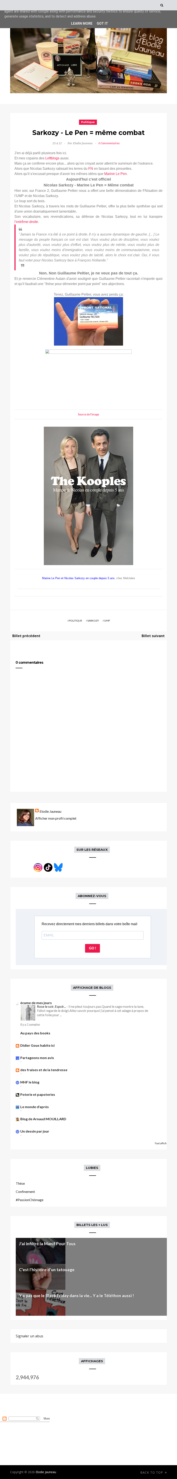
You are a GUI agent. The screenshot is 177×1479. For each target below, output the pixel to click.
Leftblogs (52, 158)
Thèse (20, 1183)
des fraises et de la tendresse (43, 1070)
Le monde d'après (34, 1107)
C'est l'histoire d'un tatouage (46, 1269)
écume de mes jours (36, 1003)
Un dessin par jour (34, 1131)
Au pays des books (35, 1033)
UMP (107, 620)
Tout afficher (162, 1143)
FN (90, 168)
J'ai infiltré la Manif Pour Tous (47, 1243)
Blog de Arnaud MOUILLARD (43, 1119)
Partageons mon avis (37, 1058)
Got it (102, 23)
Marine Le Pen (115, 174)
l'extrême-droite (26, 222)
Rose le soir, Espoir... (51, 1006)
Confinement (25, 1191)
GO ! (92, 948)
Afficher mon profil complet (55, 818)
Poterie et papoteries (37, 1094)
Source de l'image (88, 414)
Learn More (81, 23)
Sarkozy (93, 620)
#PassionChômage (29, 1200)
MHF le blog (29, 1082)
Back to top (152, 1472)
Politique (88, 122)
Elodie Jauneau (50, 811)
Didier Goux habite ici (37, 1045)
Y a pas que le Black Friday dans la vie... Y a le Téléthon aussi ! (76, 1295)
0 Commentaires (109, 143)
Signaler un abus (29, 1336)
